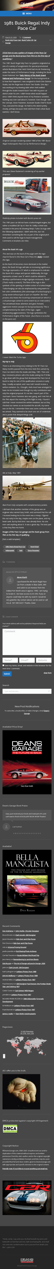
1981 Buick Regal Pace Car (15, 547)
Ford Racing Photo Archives (26, 954)
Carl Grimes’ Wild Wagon (24, 993)
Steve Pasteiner (33, 550)
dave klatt (22, 577)
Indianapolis (10, 550)
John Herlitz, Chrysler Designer (27, 934)
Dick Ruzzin (7, 966)
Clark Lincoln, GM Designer (25, 938)
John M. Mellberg (9, 978)
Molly (39, 257)
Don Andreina (8, 934)
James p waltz (8, 1016)
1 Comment (26, 37)
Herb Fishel (35, 547)
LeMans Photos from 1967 (25, 982)
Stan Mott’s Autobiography (26, 1016)
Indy (20, 550)
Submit (7, 674)
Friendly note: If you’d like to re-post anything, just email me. (25, 1171)
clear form (47, 673)
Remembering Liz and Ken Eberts (26, 962)
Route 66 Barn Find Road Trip (28, 958)
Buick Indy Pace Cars (13, 40)
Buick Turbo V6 (27, 40)
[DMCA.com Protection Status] (10, 1135)
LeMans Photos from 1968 (26, 974)
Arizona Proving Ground (17, 950)
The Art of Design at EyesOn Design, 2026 (29, 966)
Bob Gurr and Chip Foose (26, 942)
